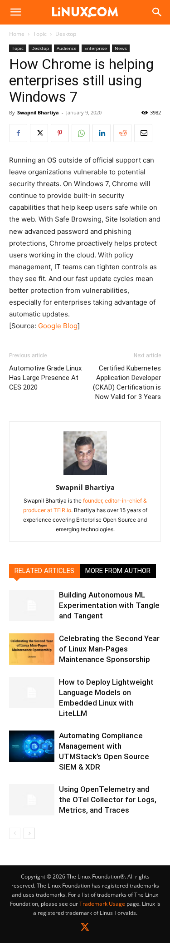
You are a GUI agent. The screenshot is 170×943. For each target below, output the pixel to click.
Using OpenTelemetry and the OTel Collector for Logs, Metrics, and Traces (107, 800)
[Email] (143, 133)
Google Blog (58, 325)
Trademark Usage (102, 904)
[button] (15, 12)
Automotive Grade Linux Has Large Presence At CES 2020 (45, 377)
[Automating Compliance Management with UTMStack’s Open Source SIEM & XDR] (31, 746)
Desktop (65, 34)
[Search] (157, 12)
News (121, 48)
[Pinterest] (60, 133)
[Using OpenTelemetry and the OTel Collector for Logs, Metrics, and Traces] (31, 799)
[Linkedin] (101, 133)
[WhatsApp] (81, 133)
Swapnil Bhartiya (38, 112)
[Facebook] (18, 133)
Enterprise (95, 48)
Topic (40, 34)
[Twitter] (85, 929)
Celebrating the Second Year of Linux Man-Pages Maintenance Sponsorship (109, 649)
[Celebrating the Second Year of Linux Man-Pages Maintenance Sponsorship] (31, 649)
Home (16, 34)
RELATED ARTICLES (44, 571)
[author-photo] (85, 475)
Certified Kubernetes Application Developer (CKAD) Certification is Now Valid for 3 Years (127, 382)
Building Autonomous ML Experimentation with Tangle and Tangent (109, 605)
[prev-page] (14, 833)
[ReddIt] (122, 133)
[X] (39, 133)
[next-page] (29, 833)
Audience (67, 48)
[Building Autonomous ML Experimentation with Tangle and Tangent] (31, 605)
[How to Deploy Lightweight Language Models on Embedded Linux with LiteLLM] (31, 692)
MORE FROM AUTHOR (118, 571)
